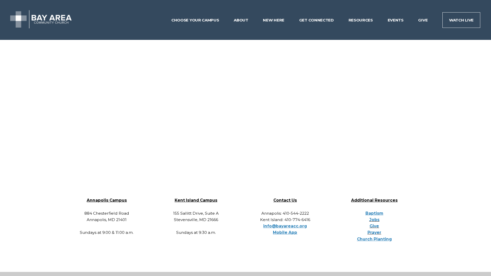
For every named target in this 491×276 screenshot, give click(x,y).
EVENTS (396, 20)
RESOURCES (361, 20)
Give (374, 226)
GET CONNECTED (317, 20)
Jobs (374, 219)
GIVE (423, 20)
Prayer (374, 232)
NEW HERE (274, 20)
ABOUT (241, 20)
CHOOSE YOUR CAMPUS (195, 20)
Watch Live (461, 20)
